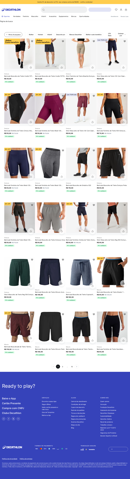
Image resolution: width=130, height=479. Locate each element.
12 (72, 366)
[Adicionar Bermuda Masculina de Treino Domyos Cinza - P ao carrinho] (61, 231)
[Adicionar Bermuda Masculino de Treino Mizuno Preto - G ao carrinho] (61, 340)
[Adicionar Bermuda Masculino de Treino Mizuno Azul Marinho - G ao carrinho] (61, 283)
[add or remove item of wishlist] (32, 41)
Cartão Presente (11, 403)
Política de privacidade (9, 459)
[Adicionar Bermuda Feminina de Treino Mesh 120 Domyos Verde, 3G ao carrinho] (31, 231)
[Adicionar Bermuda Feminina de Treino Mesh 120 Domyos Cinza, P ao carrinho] (61, 176)
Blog (72, 428)
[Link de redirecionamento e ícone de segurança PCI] (86, 449)
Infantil (43, 16)
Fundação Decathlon (107, 407)
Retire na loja (46, 415)
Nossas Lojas (124, 16)
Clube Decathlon (11, 413)
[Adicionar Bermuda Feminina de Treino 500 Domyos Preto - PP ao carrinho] (123, 122)
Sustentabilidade (106, 416)
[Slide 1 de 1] (19, 54)
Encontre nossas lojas (49, 401)
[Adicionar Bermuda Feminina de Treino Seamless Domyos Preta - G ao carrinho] (123, 340)
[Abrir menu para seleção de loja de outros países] (118, 449)
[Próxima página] (77, 367)
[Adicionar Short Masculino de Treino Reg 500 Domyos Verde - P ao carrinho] (31, 286)
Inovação (103, 404)
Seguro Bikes (46, 404)
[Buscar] (43, 9)
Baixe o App (9, 398)
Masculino (34, 16)
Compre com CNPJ (13, 408)
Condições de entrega (78, 404)
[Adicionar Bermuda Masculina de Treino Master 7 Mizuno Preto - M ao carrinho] (123, 283)
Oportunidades (84, 16)
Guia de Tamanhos (48, 412)
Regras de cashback (78, 416)
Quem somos (104, 401)
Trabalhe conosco (106, 425)
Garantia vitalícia (106, 419)
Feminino (26, 16)
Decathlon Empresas (107, 413)
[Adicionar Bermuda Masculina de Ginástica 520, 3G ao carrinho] (92, 176)
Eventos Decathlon (77, 422)
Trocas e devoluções (78, 413)
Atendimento (114, 16)
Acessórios (52, 16)
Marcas (73, 16)
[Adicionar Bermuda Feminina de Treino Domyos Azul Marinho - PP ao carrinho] (92, 231)
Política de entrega (26, 459)
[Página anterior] (53, 367)
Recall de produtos (106, 422)
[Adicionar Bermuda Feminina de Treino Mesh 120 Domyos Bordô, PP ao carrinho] (61, 122)
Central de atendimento (79, 401)
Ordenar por (121, 34)
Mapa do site (75, 425)
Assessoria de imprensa (108, 410)
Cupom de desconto (78, 407)
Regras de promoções (78, 419)
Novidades (16, 16)
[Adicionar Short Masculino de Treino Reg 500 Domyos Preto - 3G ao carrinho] (123, 231)
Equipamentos (63, 16)
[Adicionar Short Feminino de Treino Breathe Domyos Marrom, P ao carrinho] (92, 67)
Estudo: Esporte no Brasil (108, 436)
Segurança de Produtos (108, 433)
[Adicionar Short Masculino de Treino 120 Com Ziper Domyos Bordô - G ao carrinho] (92, 122)
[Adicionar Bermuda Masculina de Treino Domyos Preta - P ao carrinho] (123, 176)
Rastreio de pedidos (77, 410)
